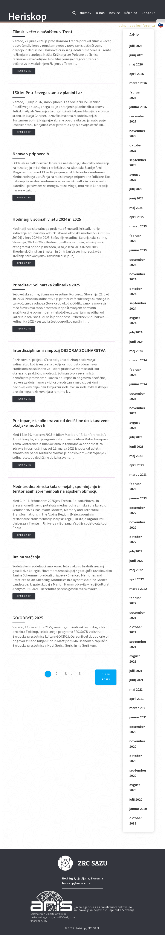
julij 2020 (135, 799)
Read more (24, 70)
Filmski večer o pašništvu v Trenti (42, 31)
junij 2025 (136, 198)
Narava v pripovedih (30, 153)
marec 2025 (138, 226)
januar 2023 (138, 498)
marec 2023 (138, 474)
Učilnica (130, 13)
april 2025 (136, 217)
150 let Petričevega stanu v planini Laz (47, 92)
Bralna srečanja (26, 556)
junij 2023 (136, 446)
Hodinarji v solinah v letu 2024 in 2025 (46, 219)
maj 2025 (136, 207)
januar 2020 (138, 808)
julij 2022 (135, 551)
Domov (86, 13)
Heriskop (27, 16)
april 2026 (136, 73)
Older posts (106, 677)
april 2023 (136, 465)
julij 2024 (135, 332)
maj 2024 (136, 351)
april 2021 (136, 698)
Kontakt (148, 13)
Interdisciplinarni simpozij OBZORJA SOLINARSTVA (58, 350)
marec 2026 (138, 83)
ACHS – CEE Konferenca (137, 25)
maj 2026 (136, 64)
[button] (74, 9)
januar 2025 (138, 250)
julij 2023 (135, 437)
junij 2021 (136, 680)
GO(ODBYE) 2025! (28, 617)
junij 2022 (136, 560)
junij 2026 (136, 55)
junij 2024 (136, 341)
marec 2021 (138, 708)
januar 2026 (138, 107)
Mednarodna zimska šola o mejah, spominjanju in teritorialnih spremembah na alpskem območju (57, 489)
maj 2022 (136, 570)
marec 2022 (138, 588)
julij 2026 (135, 45)
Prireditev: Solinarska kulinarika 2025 (46, 284)
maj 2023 (136, 456)
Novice (114, 13)
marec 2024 (138, 360)
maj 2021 (136, 689)
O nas (100, 13)
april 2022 (136, 579)
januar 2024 (138, 384)
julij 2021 (135, 670)
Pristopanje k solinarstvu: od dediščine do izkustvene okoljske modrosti (61, 423)
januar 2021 (138, 717)
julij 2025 (135, 189)
